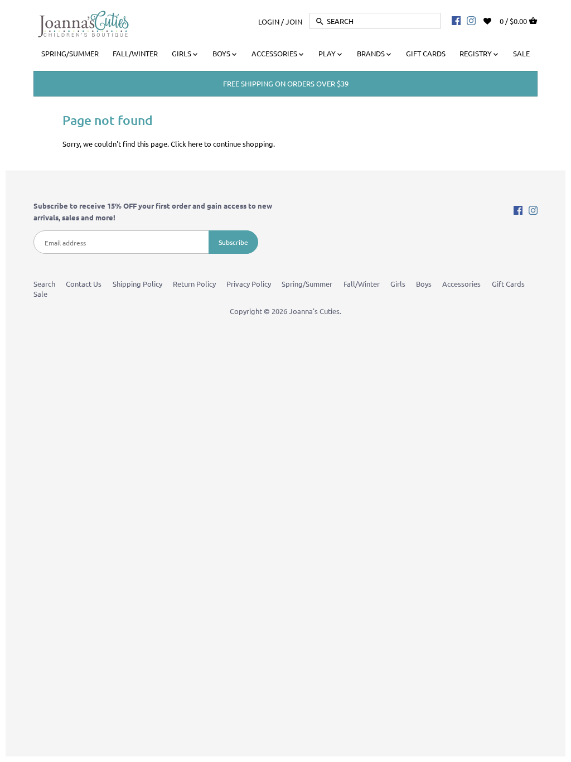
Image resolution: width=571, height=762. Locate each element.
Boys (424, 283)
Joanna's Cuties (314, 311)
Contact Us (83, 283)
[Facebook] (456, 20)
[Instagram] (471, 20)
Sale (40, 293)
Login (268, 21)
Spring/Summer (307, 283)
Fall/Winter (361, 283)
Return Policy (194, 283)
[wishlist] (495, 20)
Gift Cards (508, 283)
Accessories (461, 283)
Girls (397, 283)
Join (294, 21)
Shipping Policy (137, 283)
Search (44, 283)
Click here (186, 143)
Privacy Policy (248, 283)
